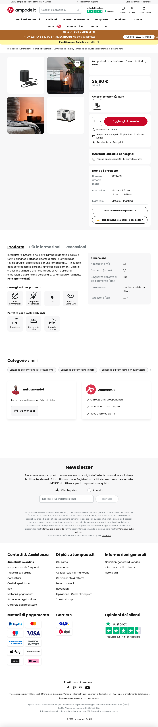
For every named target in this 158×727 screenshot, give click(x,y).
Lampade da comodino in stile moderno (31, 369)
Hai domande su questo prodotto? (122, 219)
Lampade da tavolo (63, 48)
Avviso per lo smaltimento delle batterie (131, 694)
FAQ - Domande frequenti (23, 567)
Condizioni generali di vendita (122, 562)
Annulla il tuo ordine (20, 562)
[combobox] (61, 9)
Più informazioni (44, 246)
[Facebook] (70, 687)
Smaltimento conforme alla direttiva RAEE (79, 698)
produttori (106, 535)
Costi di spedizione (18, 583)
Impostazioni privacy (19, 694)
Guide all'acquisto (81, 594)
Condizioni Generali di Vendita (56, 694)
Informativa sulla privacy (120, 567)
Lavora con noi (65, 583)
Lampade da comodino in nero (77, 369)
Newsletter (63, 567)
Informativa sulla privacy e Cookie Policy (92, 694)
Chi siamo (62, 562)
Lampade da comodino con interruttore (123, 369)
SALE (138, 36)
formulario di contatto (53, 529)
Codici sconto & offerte (70, 578)
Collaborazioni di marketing (72, 572)
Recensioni (75, 246)
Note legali (111, 572)
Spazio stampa (65, 599)
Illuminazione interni (42, 48)
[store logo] (21, 10)
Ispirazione (62, 594)
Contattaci (14, 578)
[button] (25, 115)
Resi (9, 588)
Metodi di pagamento (20, 594)
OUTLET (93, 26)
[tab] (15, 247)
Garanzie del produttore (22, 605)
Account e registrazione (21, 599)
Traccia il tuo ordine (19, 572)
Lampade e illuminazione (19, 48)
